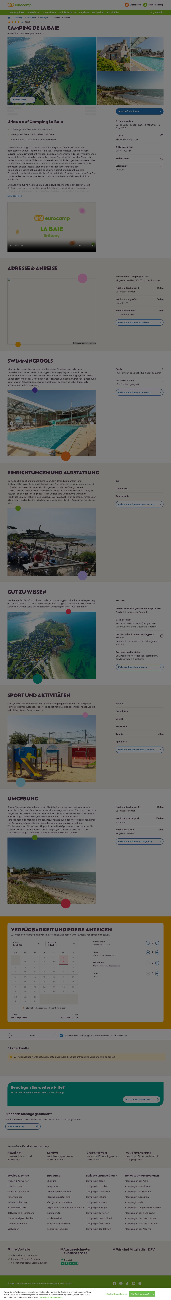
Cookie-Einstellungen (116, 1294)
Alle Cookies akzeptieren (142, 1294)
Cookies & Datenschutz (51, 1297)
